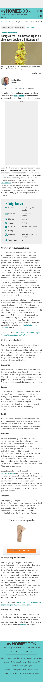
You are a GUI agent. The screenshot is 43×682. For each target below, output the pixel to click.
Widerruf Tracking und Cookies (16, 670)
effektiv (23, 624)
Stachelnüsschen (30, 325)
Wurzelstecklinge (8, 473)
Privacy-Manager (26, 666)
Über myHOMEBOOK (8, 658)
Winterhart (12, 240)
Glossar (39, 658)
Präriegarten (6, 183)
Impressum (6, 662)
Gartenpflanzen (7, 27)
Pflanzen (12, 22)
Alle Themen (31, 27)
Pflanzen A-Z (19, 27)
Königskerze (19, 96)
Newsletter (15, 666)
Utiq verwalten (33, 670)
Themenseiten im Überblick (26, 658)
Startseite (4, 22)
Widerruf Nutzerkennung (12, 673)
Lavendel (4, 327)
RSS (39, 662)
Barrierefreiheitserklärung (31, 673)
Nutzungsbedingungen (19, 662)
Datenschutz (32, 662)
